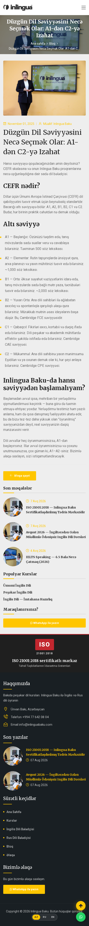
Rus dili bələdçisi (18, 838)
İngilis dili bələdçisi (20, 829)
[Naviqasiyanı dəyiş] (83, 8)
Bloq (52, 43)
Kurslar (11, 820)
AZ (36, 917)
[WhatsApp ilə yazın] (81, 917)
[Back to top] (81, 905)
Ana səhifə (38, 43)
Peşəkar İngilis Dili (17, 592)
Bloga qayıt (22, 475)
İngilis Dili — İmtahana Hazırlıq (27, 599)
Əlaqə (10, 855)
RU (44, 917)
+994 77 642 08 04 (35, 717)
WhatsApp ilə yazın (46, 623)
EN (52, 917)
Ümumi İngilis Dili (17, 585)
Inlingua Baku (40, 911)
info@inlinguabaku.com (35, 725)
